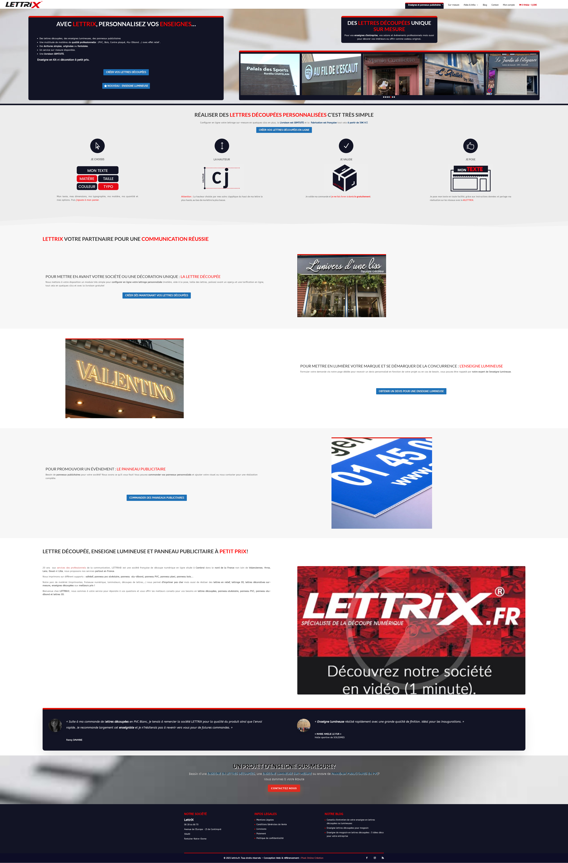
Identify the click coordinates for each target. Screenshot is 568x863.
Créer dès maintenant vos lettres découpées (156, 295)
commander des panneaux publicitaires (156, 497)
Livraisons (261, 829)
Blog (485, 5)
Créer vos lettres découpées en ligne (284, 130)
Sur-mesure (453, 5)
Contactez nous (284, 788)
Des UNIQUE (389, 26)
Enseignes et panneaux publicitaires (424, 5)
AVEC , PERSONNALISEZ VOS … (126, 24)
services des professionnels (71, 567)
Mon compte (509, 5)
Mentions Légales (265, 820)
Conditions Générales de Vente (271, 824)
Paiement (261, 833)
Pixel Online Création (312, 858)
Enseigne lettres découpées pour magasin (347, 828)
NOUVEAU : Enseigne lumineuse (127, 85)
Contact (494, 5)
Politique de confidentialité (270, 838)
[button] (383, 97)
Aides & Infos (469, 5)
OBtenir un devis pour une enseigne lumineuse (411, 391)
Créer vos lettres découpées (126, 72)
